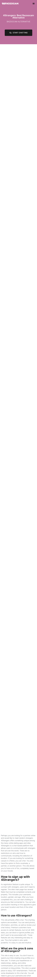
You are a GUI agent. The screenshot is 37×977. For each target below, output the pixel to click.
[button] (33, 3)
